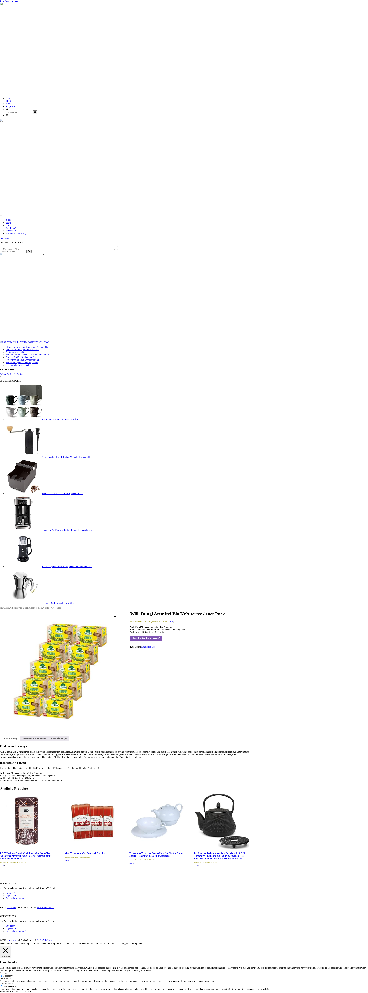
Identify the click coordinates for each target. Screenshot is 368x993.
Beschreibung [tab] (10, 738)
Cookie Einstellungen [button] (118, 943)
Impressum (11, 230)
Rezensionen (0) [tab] (59, 738)
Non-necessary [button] (7, 983)
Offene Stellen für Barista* (12, 374)
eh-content (11, 907)
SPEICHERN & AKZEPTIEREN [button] (15, 991)
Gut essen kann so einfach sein (20, 365)
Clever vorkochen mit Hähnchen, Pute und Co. (27, 347)
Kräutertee (13, 608)
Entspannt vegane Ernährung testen (22, 362)
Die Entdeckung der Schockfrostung (22, 360)
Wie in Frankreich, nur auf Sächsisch (22, 349)
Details (171, 622)
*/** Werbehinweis (45, 907)
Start (8, 98)
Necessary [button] (4, 973)
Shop (8, 103)
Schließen (4, 238)
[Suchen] (35, 112)
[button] (115, 616)
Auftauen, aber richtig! (16, 352)
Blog (8, 101)
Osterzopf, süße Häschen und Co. (21, 357)
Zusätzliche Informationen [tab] (34, 738)
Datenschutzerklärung (16, 233)
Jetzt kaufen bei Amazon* (146, 638)
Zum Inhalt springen (9, 1)
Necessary (8, 976)
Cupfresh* (11, 106)
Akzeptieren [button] (136, 943)
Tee (6, 608)
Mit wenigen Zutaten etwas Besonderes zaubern (27, 354)
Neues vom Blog (40, 342)
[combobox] (59, 248)
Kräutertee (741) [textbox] (58, 249)
